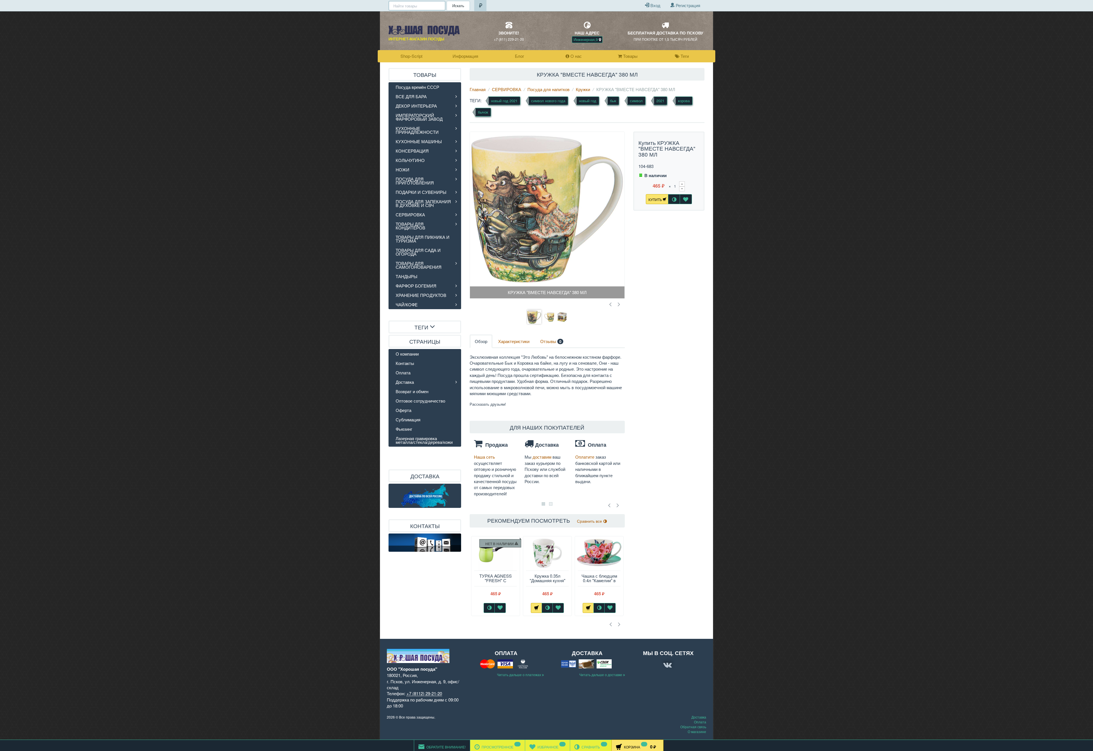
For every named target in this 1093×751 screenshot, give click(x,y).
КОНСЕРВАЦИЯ (412, 151)
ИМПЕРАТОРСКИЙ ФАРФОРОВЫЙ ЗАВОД (419, 117)
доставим (542, 457)
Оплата (403, 373)
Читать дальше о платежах (519, 674)
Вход (654, 5)
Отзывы (550, 341)
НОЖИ (402, 170)
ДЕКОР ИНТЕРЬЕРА (416, 106)
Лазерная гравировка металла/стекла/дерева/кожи (424, 440)
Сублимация (408, 419)
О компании (407, 354)
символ (636, 100)
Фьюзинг (404, 429)
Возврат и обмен (412, 391)
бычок (483, 112)
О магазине (697, 731)
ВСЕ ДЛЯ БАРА (411, 96)
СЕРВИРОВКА (506, 89)
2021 (660, 100)
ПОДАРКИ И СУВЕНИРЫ (421, 192)
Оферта (403, 410)
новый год (587, 100)
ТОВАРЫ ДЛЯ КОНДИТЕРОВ (410, 226)
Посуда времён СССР (417, 87)
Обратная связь (693, 726)
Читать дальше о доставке (601, 674)
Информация (465, 56)
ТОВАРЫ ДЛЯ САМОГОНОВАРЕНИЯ (418, 265)
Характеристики (513, 341)
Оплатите (585, 457)
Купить (655, 199)
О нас (575, 56)
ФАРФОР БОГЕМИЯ (416, 286)
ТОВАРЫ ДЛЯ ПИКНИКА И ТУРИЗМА (422, 239)
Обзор (481, 341)
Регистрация (687, 5)
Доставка (405, 382)
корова (684, 100)
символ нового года (548, 100)
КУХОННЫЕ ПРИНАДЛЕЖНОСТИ (417, 130)
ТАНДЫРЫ (406, 276)
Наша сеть (484, 457)
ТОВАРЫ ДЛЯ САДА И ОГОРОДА (418, 252)
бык (613, 100)
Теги (684, 56)
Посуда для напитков (548, 89)
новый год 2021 (504, 100)
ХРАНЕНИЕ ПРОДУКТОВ (421, 295)
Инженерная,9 (586, 39)
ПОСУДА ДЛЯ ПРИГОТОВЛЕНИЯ (415, 181)
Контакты (405, 363)
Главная (478, 89)
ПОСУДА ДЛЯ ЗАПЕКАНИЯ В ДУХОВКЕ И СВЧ (423, 203)
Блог (519, 56)
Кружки (583, 89)
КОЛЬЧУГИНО (410, 160)
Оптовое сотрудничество (420, 401)
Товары (630, 56)
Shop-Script (411, 56)
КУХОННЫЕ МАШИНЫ (419, 141)
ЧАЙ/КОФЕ (407, 304)
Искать (458, 5)
